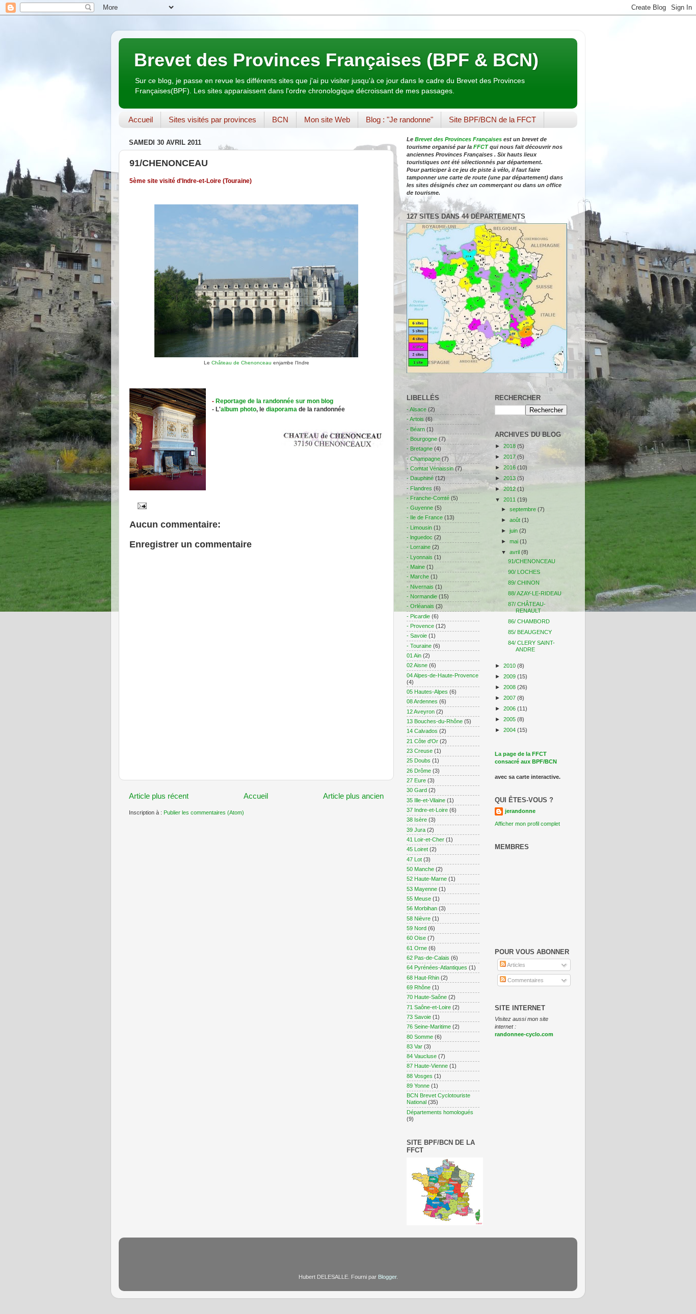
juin (514, 531)
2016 (510, 467)
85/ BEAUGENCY (530, 632)
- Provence (420, 626)
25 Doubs (419, 760)
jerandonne (520, 811)
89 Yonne (418, 1086)
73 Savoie (419, 1017)
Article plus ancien (353, 796)
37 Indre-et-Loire (427, 810)
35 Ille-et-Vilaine (426, 800)
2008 (510, 687)
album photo (238, 409)
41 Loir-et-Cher (425, 839)
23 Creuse (420, 751)
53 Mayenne (422, 889)
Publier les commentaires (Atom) (204, 812)
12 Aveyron (421, 711)
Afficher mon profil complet (527, 824)
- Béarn (416, 429)
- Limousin (419, 527)
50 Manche (420, 869)
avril (515, 552)
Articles (515, 965)
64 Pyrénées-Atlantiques (437, 967)
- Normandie (422, 596)
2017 (510, 457)
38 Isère (417, 820)
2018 (510, 446)
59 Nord (416, 928)
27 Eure (416, 780)
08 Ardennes (422, 701)
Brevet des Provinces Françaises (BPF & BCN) (336, 59)
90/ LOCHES (524, 572)
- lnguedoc (420, 537)
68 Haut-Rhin (423, 978)
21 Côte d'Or (422, 741)
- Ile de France (425, 517)
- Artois (415, 419)
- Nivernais (420, 587)
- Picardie (418, 616)
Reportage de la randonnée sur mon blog (274, 401)
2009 (510, 676)
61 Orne (417, 948)
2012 (510, 489)
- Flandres (419, 488)
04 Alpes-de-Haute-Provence (442, 675)
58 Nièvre (419, 918)
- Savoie (417, 636)
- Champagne (423, 459)
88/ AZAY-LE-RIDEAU (534, 593)
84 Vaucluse (422, 1056)
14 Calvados (422, 731)
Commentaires (525, 980)
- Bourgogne (422, 439)
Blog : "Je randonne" (399, 119)
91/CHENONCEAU (531, 561)
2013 (510, 478)
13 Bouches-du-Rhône (435, 721)
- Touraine (419, 646)
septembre (524, 509)
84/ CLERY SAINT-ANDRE (531, 646)
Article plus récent (159, 796)
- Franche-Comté (428, 498)
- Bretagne (420, 448)
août (516, 520)
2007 (510, 698)
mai (515, 541)
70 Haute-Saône (427, 997)
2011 (510, 499)
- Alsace (416, 409)
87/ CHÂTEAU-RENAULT (527, 607)
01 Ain (414, 655)
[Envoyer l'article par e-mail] (141, 506)
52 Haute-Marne (427, 879)
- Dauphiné (420, 478)
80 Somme (420, 1037)
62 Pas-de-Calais (428, 958)
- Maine (416, 567)
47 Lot (414, 859)
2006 (510, 708)
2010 (510, 666)
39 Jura (416, 830)
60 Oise (416, 938)
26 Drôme (419, 771)
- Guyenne (420, 508)
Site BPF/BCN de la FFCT (492, 119)
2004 (510, 730)
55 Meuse (419, 899)
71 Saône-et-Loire (429, 1007)
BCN (280, 119)
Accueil (140, 119)
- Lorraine (419, 547)
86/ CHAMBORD (529, 621)
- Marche (418, 576)
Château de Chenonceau (242, 362)
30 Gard (417, 790)
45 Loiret (417, 849)
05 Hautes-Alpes (427, 692)
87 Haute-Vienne (427, 1066)
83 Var (414, 1046)
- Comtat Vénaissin (430, 468)
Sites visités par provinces (212, 119)
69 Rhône (419, 987)
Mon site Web (327, 119)
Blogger (387, 1277)
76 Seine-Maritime (429, 1026)
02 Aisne (417, 665)
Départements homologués (440, 1112)
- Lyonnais (420, 557)
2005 (510, 719)
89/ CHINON (524, 583)
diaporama (282, 409)
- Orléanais (420, 606)
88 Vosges (420, 1076)
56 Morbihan (422, 908)
